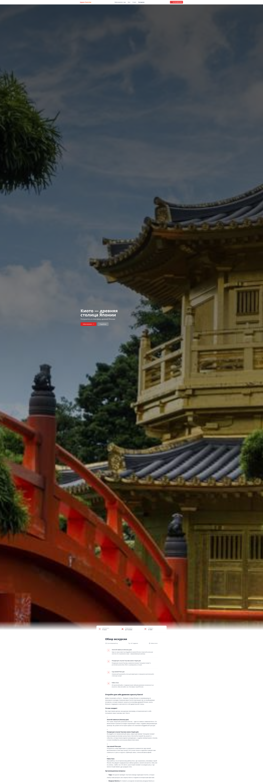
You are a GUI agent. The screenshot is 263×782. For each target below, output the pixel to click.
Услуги (134, 2)
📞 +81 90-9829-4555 (176, 2)
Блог (129, 2)
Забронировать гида (120, 2)
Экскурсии (141, 2)
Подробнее (103, 324)
